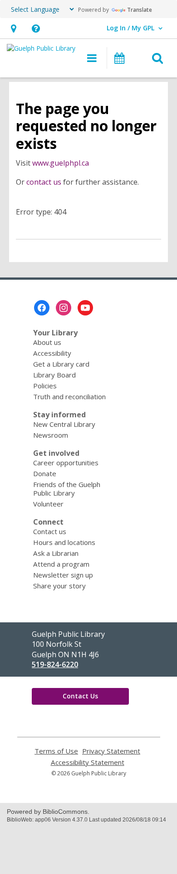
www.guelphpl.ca (60, 163)
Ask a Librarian (56, 553)
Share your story (59, 585)
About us (47, 342)
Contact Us (80, 696)
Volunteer (48, 503)
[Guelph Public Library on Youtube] (85, 307)
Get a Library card (61, 363)
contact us (43, 182)
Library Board (54, 374)
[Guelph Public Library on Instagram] (63, 307)
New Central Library (64, 424)
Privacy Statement (111, 751)
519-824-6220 (55, 664)
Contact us (49, 531)
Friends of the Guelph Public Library (66, 488)
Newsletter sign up (63, 574)
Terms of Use (56, 751)
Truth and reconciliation (69, 396)
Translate (139, 10)
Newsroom (50, 434)
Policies (45, 385)
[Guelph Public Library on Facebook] (41, 307)
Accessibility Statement (87, 762)
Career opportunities (65, 462)
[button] (13, 28)
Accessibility (52, 353)
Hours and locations (64, 542)
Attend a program (61, 563)
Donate (44, 473)
